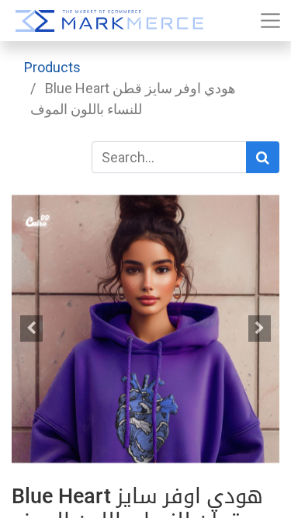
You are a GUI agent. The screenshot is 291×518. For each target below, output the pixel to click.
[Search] (262, 157)
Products (52, 67)
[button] (32, 328)
